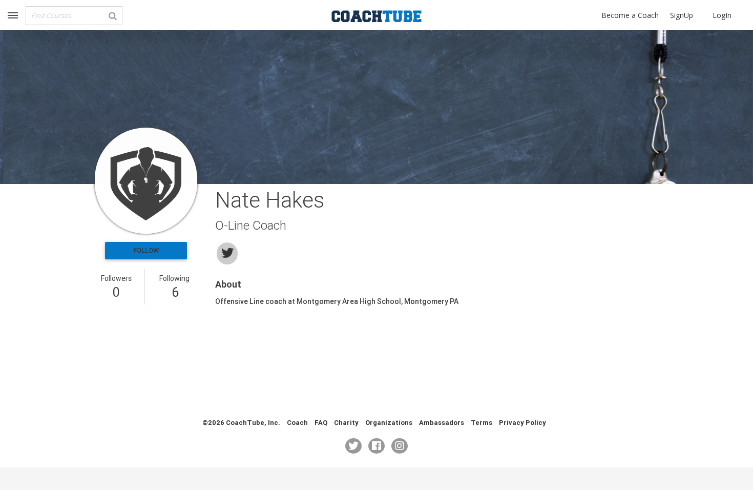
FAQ (321, 422)
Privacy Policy (522, 422)
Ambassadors (441, 422)
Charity (346, 422)
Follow (146, 250)
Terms (481, 422)
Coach (297, 422)
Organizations (388, 422)
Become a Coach (630, 15)
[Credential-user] (146, 181)
